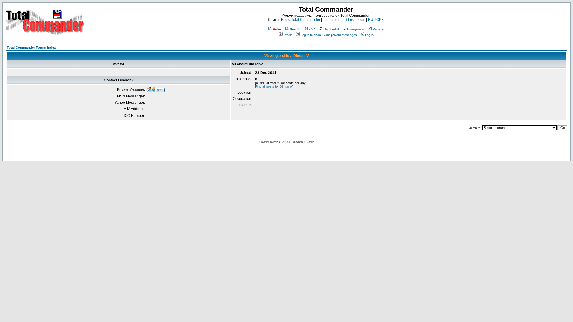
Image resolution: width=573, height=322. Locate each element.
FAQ (312, 29)
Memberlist (331, 29)
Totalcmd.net (333, 20)
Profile (288, 35)
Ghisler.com (355, 20)
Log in (369, 35)
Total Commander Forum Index (31, 47)
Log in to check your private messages (329, 35)
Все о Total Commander (300, 20)
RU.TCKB (376, 20)
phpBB (277, 141)
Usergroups (355, 29)
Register (378, 29)
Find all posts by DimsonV (274, 86)
